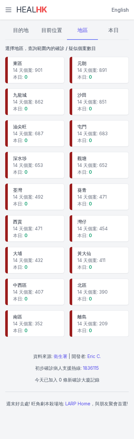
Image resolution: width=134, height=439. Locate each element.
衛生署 (60, 356)
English (120, 10)
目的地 (21, 30)
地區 (82, 30)
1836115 (91, 368)
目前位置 (51, 30)
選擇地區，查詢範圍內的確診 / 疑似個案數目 (50, 48)
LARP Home (77, 403)
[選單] (8, 10)
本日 (113, 30)
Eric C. (94, 356)
